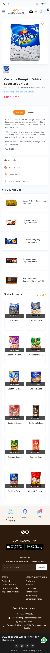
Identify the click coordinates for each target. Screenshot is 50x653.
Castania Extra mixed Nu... (14, 389)
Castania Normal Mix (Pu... (14, 354)
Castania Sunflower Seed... (14, 320)
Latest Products (9, 584)
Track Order (31, 588)
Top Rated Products (10, 591)
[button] (15, 547)
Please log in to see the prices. (19, 91)
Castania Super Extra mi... (35, 354)
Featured (6, 581)
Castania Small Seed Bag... (35, 320)
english (43, 3)
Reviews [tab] (31, 112)
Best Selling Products (11, 588)
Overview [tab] (19, 112)
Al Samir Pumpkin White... (35, 491)
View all (40, 295)
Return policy (31, 595)
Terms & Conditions (18, 650)
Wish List (29, 584)
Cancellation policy (34, 599)
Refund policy (31, 591)
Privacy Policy (35, 650)
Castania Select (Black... (35, 423)
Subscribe (41, 567)
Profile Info (30, 581)
